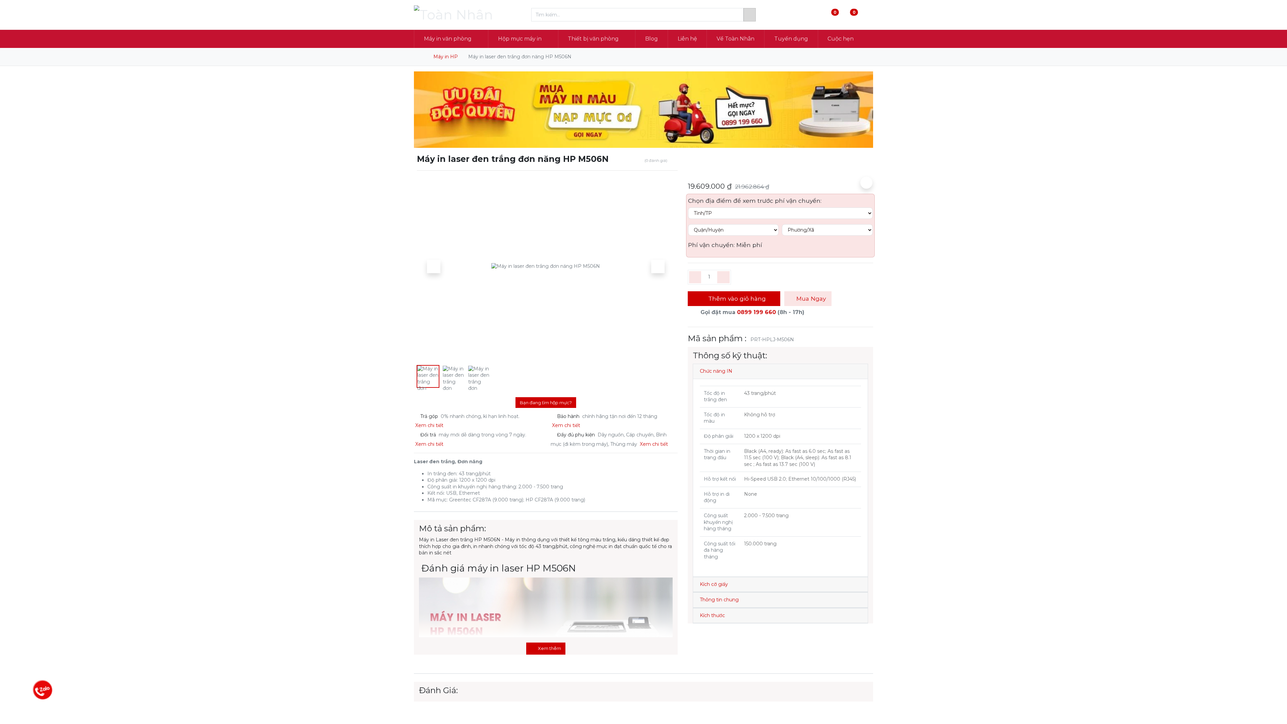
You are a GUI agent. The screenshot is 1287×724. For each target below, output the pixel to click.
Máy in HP (445, 57)
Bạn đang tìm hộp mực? (546, 402)
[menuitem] (651, 39)
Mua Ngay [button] (810, 298)
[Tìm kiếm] (749, 14)
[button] (433, 266)
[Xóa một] (695, 277)
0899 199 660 (756, 312)
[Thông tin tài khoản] (867, 15)
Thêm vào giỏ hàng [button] (736, 298)
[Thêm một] (723, 277)
